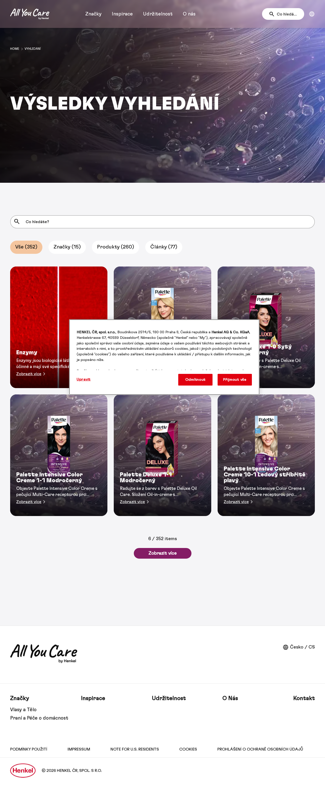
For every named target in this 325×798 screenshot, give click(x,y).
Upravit (84, 379)
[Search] (273, 14)
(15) (67, 247)
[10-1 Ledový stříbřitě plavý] (266, 455)
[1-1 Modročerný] (58, 455)
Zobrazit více (163, 553)
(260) (115, 247)
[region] (164, 357)
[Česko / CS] (312, 14)
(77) (163, 247)
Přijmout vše (235, 379)
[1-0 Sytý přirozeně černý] (266, 327)
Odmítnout (195, 379)
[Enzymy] (58, 327)
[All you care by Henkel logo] (29, 14)
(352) (26, 247)
